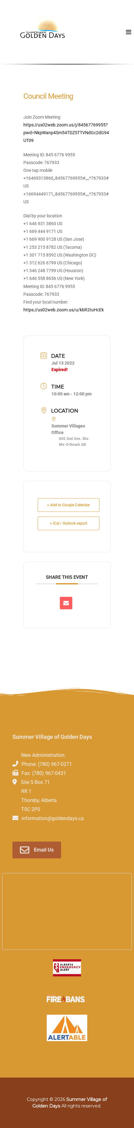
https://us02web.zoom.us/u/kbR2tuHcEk (63, 309)
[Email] (66, 603)
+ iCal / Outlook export (68, 523)
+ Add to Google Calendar (68, 505)
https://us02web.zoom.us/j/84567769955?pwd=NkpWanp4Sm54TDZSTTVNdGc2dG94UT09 (66, 132)
